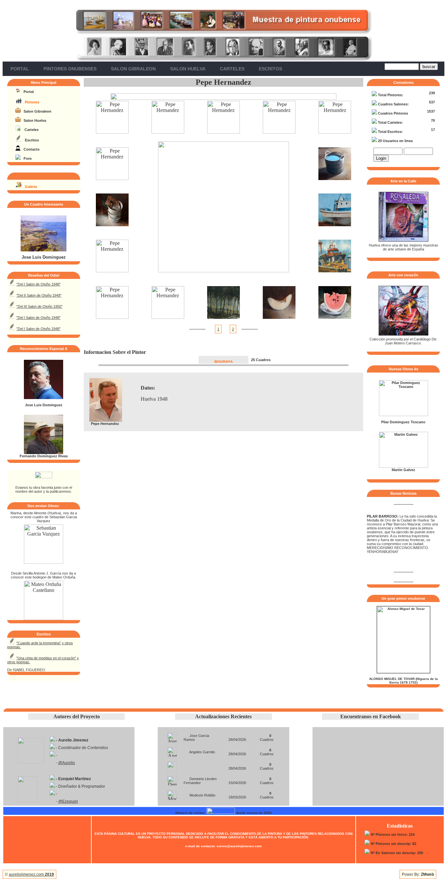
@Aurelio (66, 762)
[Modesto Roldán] (172, 793)
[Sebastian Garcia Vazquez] (43, 562)
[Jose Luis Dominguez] (43, 250)
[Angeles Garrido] (172, 750)
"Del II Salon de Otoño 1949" (39, 295)
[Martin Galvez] (403, 466)
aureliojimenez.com (31, 874)
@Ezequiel (68, 801)
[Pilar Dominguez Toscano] (403, 415)
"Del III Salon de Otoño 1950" (39, 306)
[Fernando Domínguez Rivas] (43, 453)
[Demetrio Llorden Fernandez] (172, 779)
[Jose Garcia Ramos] (172, 736)
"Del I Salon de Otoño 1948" (38, 284)
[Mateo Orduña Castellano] (43, 618)
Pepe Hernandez (223, 82)
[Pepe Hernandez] (112, 132)
